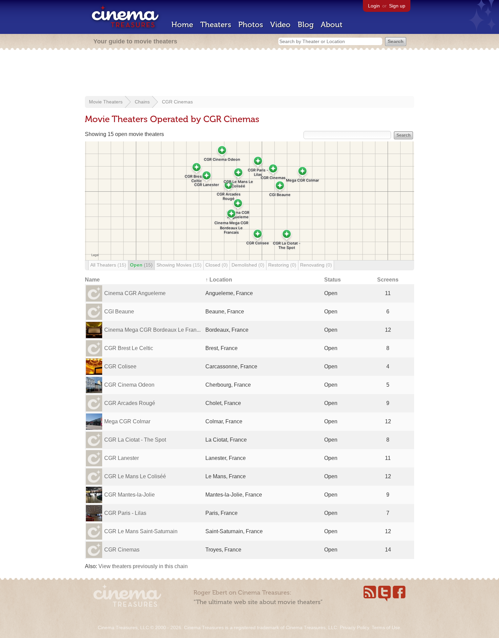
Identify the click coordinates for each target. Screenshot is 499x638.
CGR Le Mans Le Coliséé (135, 476)
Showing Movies (179, 265)
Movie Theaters (106, 101)
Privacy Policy (354, 627)
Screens (388, 280)
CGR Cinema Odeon (129, 385)
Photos (250, 24)
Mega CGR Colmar (127, 421)
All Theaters (108, 265)
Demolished (248, 265)
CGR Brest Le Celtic (128, 348)
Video (280, 24)
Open (141, 265)
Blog (306, 24)
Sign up (397, 5)
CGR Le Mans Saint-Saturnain (141, 531)
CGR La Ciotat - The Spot (135, 440)
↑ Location (218, 280)
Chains (142, 101)
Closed (216, 265)
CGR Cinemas (177, 101)
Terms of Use (386, 627)
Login (374, 5)
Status (332, 280)
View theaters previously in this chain (143, 566)
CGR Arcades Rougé (129, 403)
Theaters (215, 24)
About (332, 24)
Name (92, 280)
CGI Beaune (119, 311)
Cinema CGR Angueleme (135, 293)
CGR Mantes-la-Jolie (129, 495)
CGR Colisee (120, 366)
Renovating (316, 265)
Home (182, 24)
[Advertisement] (249, 73)
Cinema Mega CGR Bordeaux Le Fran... (152, 330)
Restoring (282, 265)
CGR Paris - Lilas (125, 513)
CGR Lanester (121, 458)
